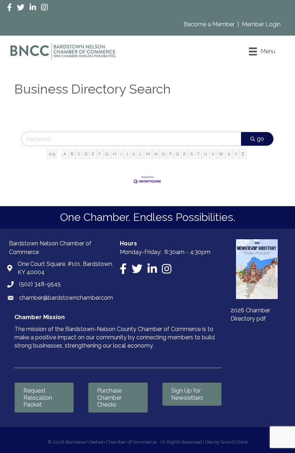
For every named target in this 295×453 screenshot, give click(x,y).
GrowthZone (234, 442)
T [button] (198, 154)
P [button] (170, 154)
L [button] (140, 154)
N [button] (156, 154)
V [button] (213, 154)
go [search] (260, 138)
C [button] (79, 154)
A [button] (64, 154)
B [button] (72, 154)
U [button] (205, 154)
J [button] (127, 154)
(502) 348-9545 (40, 284)
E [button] (93, 154)
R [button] (184, 154)
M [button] (148, 154)
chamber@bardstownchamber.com (66, 297)
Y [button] (236, 154)
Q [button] (177, 154)
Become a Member (209, 24)
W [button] (221, 154)
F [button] (100, 154)
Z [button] (242, 154)
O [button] (163, 154)
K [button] (133, 154)
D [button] (86, 154)
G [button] (106, 154)
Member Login (261, 24)
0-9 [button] (52, 154)
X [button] (229, 154)
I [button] (121, 154)
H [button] (114, 154)
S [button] (191, 154)
